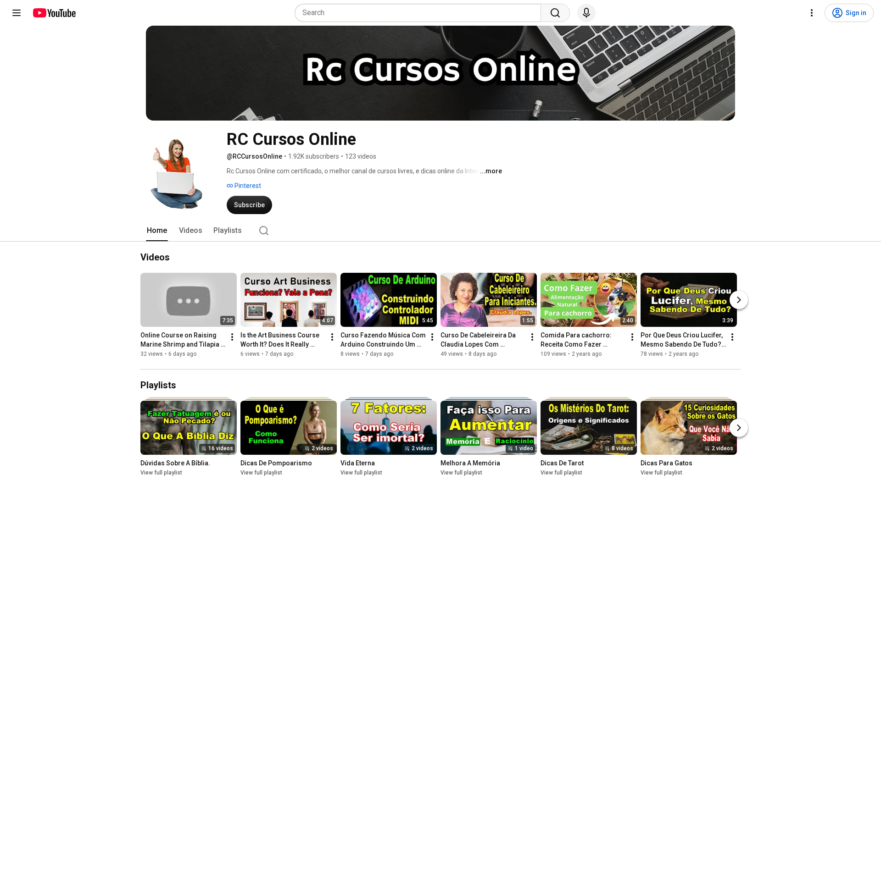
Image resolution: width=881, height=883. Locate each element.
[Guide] (16, 12)
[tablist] (440, 231)
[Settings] (811, 12)
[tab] (157, 231)
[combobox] (420, 12)
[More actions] (232, 337)
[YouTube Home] (54, 13)
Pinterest (247, 185)
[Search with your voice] (586, 13)
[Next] (739, 300)
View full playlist (161, 472)
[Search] (555, 13)
